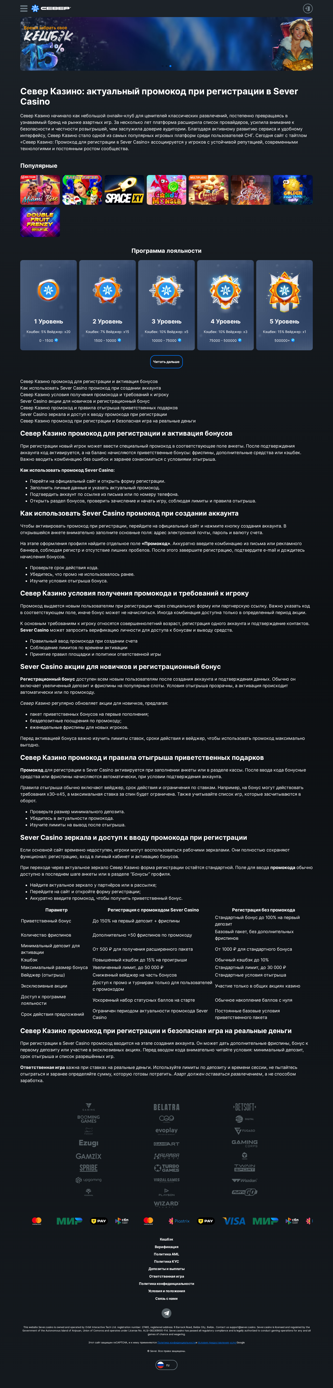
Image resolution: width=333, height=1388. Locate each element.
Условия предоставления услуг (217, 1342)
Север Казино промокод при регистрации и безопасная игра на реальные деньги (108, 420)
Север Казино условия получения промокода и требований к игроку (94, 394)
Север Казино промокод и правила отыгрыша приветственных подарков (99, 407)
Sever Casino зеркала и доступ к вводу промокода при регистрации (93, 414)
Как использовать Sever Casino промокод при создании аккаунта (90, 388)
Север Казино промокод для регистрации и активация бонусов (89, 381)
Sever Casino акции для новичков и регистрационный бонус (85, 401)
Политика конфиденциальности (176, 1342)
